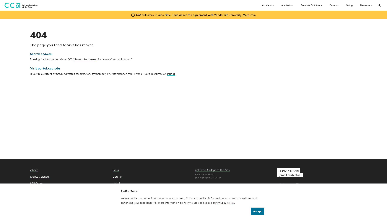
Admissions (287, 5)
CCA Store (36, 183)
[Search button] (379, 5)
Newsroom (366, 5)
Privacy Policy (225, 202)
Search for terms (85, 59)
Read (175, 15)
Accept (257, 211)
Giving (349, 5)
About (34, 170)
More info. (249, 15)
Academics (268, 5)
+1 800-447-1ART (288, 170)
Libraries (118, 176)
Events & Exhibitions (311, 5)
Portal (171, 73)
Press (116, 170)
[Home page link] (20, 5)
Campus (334, 5)
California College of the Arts (212, 170)
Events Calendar (40, 176)
